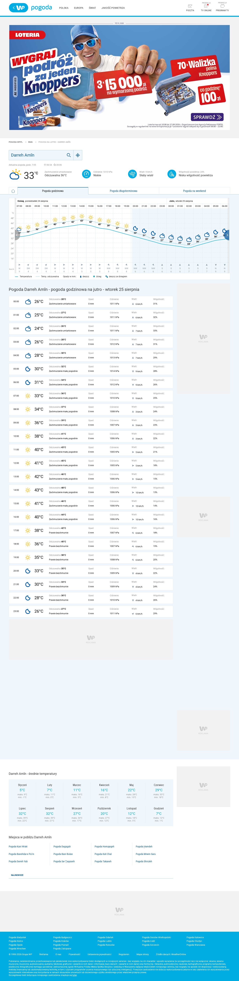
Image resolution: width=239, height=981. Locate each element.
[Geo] (77, 155)
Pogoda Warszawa (196, 945)
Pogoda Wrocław (17, 948)
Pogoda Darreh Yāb (18, 861)
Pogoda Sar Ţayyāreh (64, 861)
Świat (92, 7)
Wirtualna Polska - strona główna (18, 7)
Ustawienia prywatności (99, 954)
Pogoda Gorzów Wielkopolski (156, 937)
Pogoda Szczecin (150, 945)
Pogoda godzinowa (53, 191)
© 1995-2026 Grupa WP (20, 954)
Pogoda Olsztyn (194, 941)
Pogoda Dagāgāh (62, 846)
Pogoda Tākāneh (103, 861)
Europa (78, 7)
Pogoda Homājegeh (104, 846)
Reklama (43, 954)
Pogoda (41, 8)
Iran (30, 142)
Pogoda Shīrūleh (144, 861)
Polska (63, 7)
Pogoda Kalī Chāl (103, 854)
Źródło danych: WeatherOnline (171, 954)
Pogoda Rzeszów (106, 945)
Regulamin (124, 954)
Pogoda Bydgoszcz (62, 937)
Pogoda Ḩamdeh (144, 846)
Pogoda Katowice (195, 937)
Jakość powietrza (113, 7)
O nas (58, 954)
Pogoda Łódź (148, 941)
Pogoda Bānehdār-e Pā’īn (21, 854)
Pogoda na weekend (194, 191)
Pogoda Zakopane (62, 948)
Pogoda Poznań (61, 945)
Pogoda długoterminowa (123, 191)
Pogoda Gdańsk (105, 937)
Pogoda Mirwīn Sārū (146, 854)
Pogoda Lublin (105, 941)
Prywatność (74, 954)
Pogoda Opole (16, 945)
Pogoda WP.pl (16, 142)
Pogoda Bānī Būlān (63, 854)
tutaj (74, 975)
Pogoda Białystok (17, 937)
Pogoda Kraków (61, 941)
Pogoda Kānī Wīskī (18, 846)
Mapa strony (142, 954)
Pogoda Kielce (16, 941)
